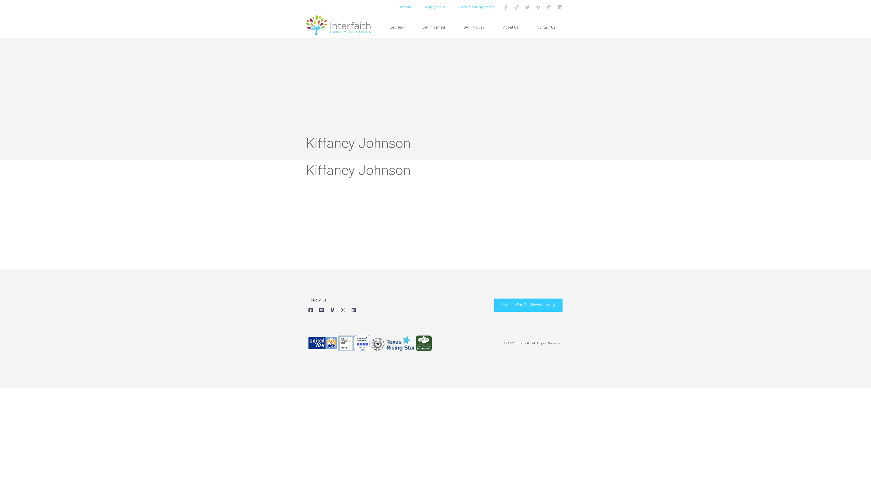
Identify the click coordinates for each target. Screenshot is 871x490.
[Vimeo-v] (538, 7)
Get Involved (474, 27)
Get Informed (434, 27)
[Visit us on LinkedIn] (560, 7)
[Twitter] (527, 7)
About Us (510, 27)
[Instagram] (549, 7)
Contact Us (546, 27)
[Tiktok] (516, 7)
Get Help (397, 27)
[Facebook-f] (505, 7)
